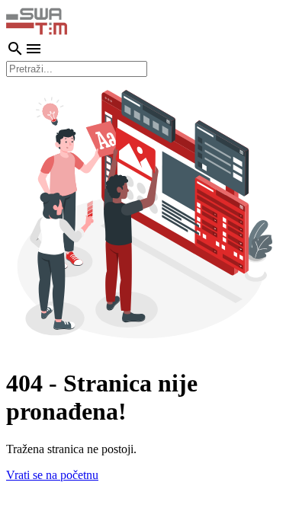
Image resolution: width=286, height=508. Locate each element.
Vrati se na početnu (52, 474)
